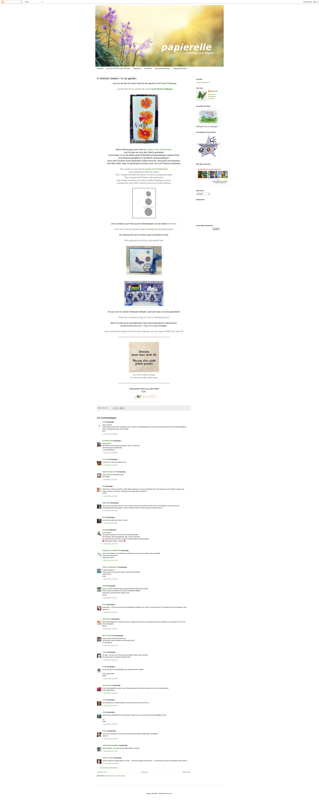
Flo (103, 486)
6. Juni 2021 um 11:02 (109, 693)
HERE (168, 331)
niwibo (104, 586)
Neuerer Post (101, 772)
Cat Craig (105, 459)
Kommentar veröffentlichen (109, 768)
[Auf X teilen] (118, 408)
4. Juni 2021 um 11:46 (109, 660)
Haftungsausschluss (180, 68)
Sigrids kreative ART (109, 472)
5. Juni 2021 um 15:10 (110, 679)
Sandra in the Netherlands (156, 169)
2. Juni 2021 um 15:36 (110, 510)
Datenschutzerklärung (162, 68)
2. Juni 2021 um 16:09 (110, 523)
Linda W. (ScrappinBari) (110, 745)
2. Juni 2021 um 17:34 (110, 560)
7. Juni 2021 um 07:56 (110, 724)
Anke (104, 712)
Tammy (105, 731)
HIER (150, 326)
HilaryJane (106, 503)
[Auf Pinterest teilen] (123, 408)
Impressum (148, 68)
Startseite (100, 68)
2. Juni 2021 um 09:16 (110, 453)
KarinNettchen (107, 441)
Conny (104, 652)
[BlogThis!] (116, 408)
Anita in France (107, 758)
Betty (104, 517)
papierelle (214, 91)
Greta (104, 700)
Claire (104, 604)
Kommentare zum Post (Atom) (115, 776)
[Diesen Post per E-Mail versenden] (113, 408)
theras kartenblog (108, 635)
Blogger (169, 793)
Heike (104, 667)
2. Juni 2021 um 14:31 (110, 479)
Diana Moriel (106, 619)
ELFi (104, 422)
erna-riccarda (107, 685)
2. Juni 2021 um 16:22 (110, 544)
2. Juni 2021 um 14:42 (110, 496)
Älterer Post (186, 772)
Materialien (137, 68)
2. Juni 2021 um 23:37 (110, 612)
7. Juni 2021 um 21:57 (110, 739)
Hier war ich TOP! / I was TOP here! (118, 68)
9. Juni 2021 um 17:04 (110, 751)
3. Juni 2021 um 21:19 (110, 645)
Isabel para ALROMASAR (111, 550)
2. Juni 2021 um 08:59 (110, 434)
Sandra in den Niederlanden (159, 149)
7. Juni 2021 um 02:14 (110, 705)
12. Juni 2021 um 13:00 (110, 763)
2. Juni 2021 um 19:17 (110, 598)
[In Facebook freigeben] (121, 408)
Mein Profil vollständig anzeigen (211, 97)
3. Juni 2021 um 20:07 (110, 629)
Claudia (105, 530)
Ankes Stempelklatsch (110, 567)
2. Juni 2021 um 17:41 (110, 579)
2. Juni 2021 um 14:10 (110, 465)
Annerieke (171, 224)
